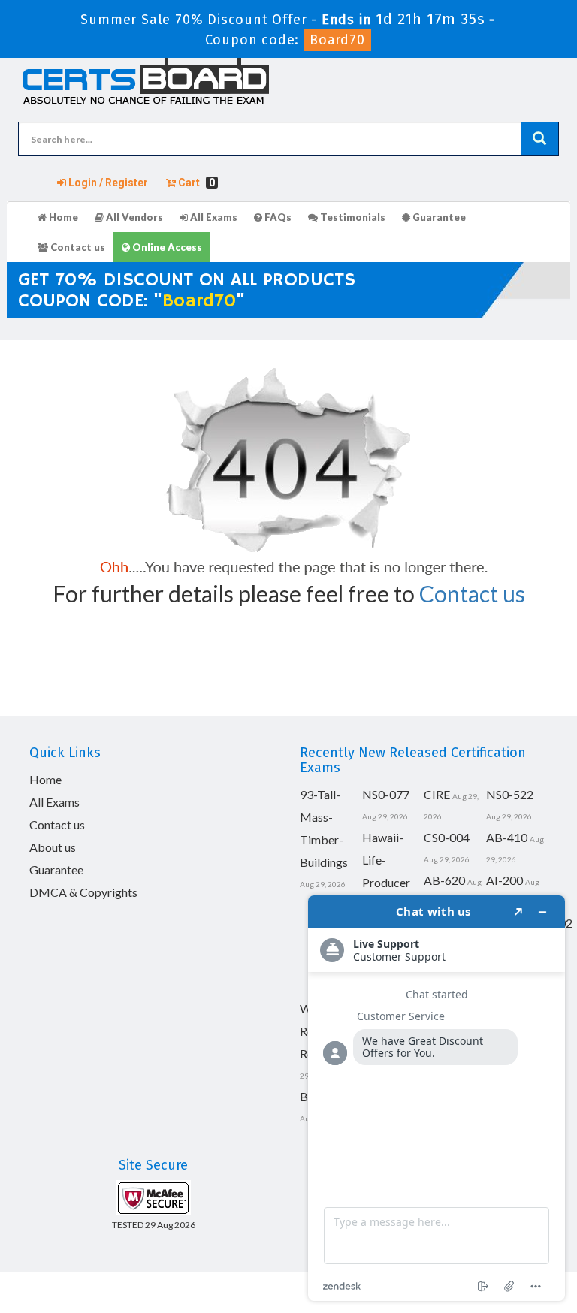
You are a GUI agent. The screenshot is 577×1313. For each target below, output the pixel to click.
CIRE (437, 794)
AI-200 (504, 880)
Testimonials (351, 217)
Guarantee (438, 217)
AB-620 (444, 880)
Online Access (166, 247)
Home (62, 217)
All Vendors (133, 217)
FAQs (277, 217)
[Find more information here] (436, 1098)
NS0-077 (385, 794)
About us (52, 847)
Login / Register (107, 183)
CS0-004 (447, 837)
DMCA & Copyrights (83, 892)
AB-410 (506, 837)
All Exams (212, 217)
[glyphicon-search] (539, 138)
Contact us (76, 247)
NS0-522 (509, 794)
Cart (195, 183)
